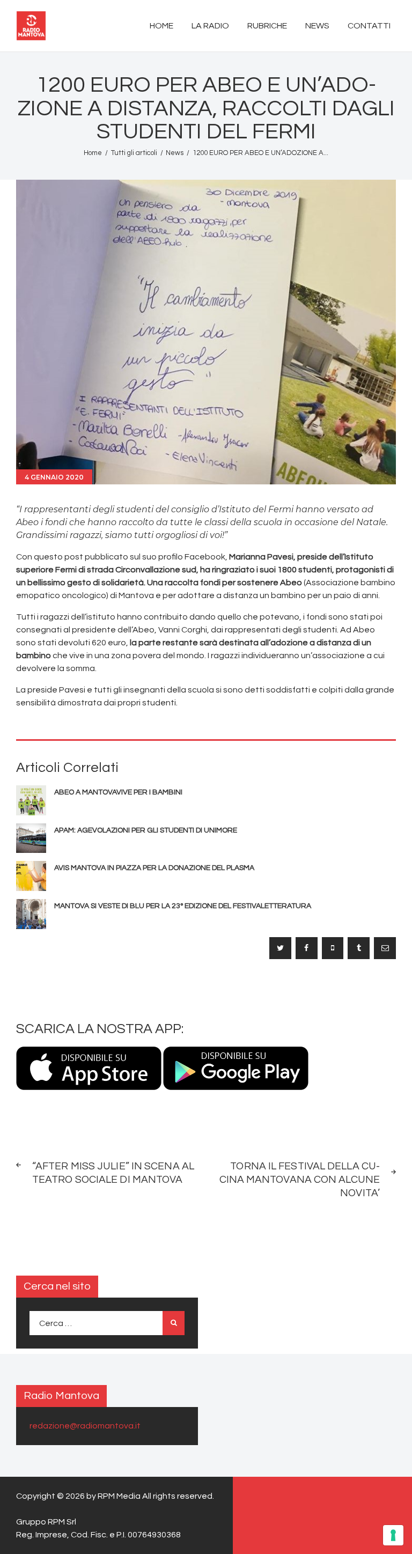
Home (93, 153)
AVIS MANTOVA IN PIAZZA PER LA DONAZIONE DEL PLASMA (154, 868)
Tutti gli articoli (134, 153)
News (174, 153)
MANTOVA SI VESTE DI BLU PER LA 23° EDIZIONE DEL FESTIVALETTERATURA (182, 906)
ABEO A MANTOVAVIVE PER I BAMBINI (118, 792)
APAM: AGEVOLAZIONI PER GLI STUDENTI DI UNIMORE (145, 830)
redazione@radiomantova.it (85, 1426)
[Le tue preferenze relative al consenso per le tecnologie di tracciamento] (393, 1535)
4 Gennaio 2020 (54, 477)
